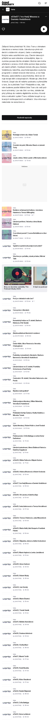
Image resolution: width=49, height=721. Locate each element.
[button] (39, 3)
